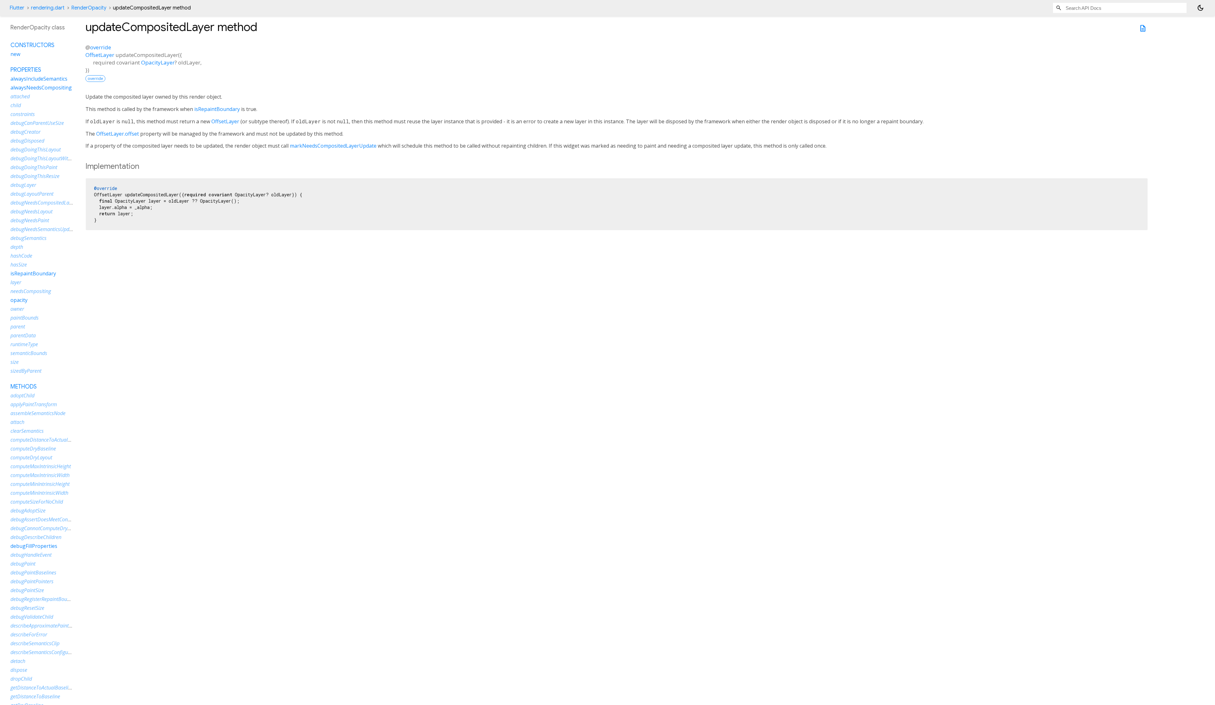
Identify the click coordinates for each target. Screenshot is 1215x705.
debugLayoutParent (31, 193)
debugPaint (22, 563)
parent (17, 326)
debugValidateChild (31, 616)
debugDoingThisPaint (33, 167)
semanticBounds (28, 353)
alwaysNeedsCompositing (41, 87)
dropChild (21, 678)
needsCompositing (30, 291)
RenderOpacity (88, 8)
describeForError (28, 634)
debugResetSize (27, 607)
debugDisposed (27, 140)
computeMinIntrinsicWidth (39, 492)
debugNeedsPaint (29, 220)
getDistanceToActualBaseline (42, 687)
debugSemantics (28, 238)
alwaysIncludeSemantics (38, 78)
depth (16, 246)
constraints (22, 114)
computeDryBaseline (33, 448)
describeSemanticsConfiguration (45, 652)
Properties (25, 69)
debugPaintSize (27, 590)
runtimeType (24, 344)
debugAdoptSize (28, 510)
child (15, 105)
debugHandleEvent (31, 554)
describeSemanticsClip (34, 643)
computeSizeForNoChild (36, 501)
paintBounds (24, 317)
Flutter (16, 8)
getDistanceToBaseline (35, 696)
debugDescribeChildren (35, 537)
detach (17, 661)
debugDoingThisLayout (35, 149)
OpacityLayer (158, 62)
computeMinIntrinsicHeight (40, 484)
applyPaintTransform (33, 404)
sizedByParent (25, 370)
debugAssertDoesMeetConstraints (47, 519)
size (14, 362)
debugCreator (25, 131)
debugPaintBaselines (33, 572)
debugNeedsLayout (31, 211)
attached (20, 96)
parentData (23, 335)
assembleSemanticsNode (37, 413)
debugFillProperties (33, 546)
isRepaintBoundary (217, 109)
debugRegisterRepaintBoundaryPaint (50, 599)
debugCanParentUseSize (37, 123)
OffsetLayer (99, 54)
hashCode (21, 255)
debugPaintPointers (31, 581)
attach (17, 422)
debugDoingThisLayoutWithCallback (50, 158)
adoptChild (22, 395)
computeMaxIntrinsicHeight (40, 466)
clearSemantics (27, 430)
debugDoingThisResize (34, 176)
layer (15, 282)
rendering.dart (48, 8)
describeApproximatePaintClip (43, 625)
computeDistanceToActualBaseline (48, 439)
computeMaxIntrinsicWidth (40, 475)
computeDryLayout (31, 457)
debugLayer (23, 184)
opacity (19, 300)
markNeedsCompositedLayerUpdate (333, 145)
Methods (23, 386)
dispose (18, 669)
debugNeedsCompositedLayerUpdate (51, 202)
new (15, 54)
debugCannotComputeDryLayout (46, 528)
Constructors (32, 45)
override (100, 47)
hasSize (18, 264)
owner (17, 308)
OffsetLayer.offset (117, 133)
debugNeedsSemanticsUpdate (43, 229)
